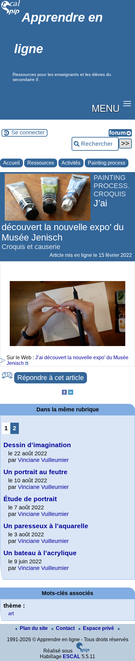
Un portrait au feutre (35, 471)
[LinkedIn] (70, 393)
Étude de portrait (30, 498)
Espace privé (99, 628)
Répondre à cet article (50, 378)
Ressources (40, 162)
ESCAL (71, 656)
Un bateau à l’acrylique (40, 552)
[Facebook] (64, 393)
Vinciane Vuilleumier (43, 460)
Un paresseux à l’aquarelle (45, 525)
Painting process (106, 162)
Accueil (11, 162)
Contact (66, 628)
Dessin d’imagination (37, 444)
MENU (106, 108)
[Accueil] (11, 14)
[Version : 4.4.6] (83, 650)
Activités (71, 162)
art (11, 613)
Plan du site (34, 628)
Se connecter (28, 132)
